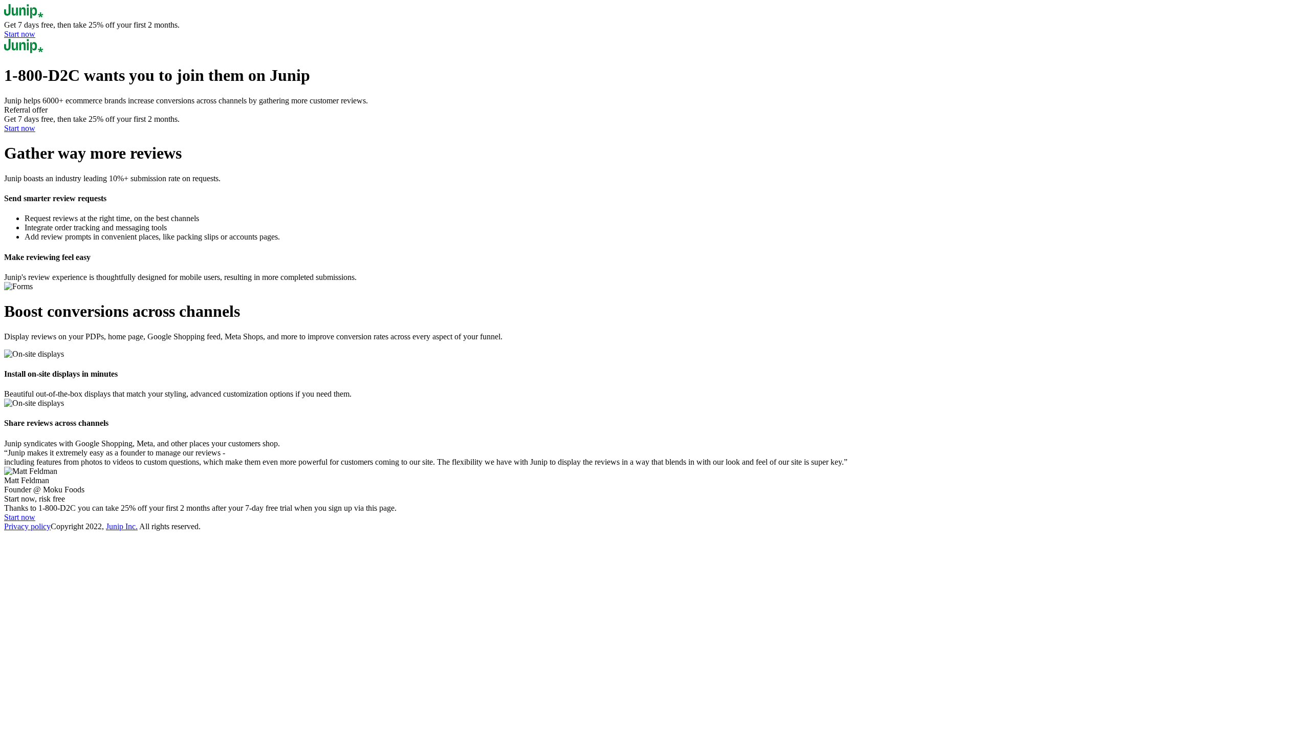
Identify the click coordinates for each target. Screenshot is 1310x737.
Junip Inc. (122, 526)
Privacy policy (27, 526)
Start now (19, 34)
